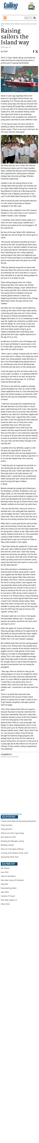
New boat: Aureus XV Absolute (12, 880)
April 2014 (5, 892)
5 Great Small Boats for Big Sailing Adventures (18, 821)
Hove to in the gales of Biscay (12, 849)
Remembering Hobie (8, 888)
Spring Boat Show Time (10, 857)
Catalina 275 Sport (8, 896)
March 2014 (5, 904)
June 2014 (4, 872)
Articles (7, 24)
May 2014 (4, 884)
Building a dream (7, 845)
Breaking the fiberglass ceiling (12, 841)
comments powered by (11, 814)
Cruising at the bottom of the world (14, 853)
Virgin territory (6, 825)
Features (17, 24)
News (12, 24)
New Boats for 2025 (8, 837)
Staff (5, 51)
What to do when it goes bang (12, 833)
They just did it (6, 829)
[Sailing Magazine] (10, 7)
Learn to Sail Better (8, 876)
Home (2, 24)
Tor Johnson (5, 868)
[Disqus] (19, 785)
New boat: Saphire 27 (9, 900)
